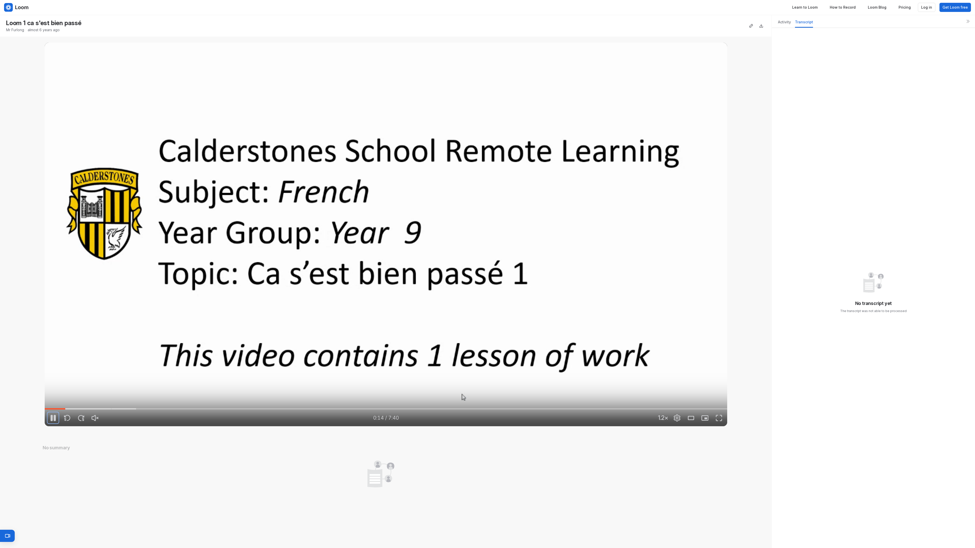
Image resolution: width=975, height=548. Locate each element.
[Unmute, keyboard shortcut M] (95, 417)
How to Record (843, 7)
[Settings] (676, 417)
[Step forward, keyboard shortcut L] (81, 417)
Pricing (905, 7)
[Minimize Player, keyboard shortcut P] (704, 417)
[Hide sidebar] (968, 21)
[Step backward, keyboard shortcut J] (67, 417)
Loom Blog (877, 7)
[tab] (784, 23)
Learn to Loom (805, 7)
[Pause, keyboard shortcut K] (53, 417)
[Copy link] (751, 26)
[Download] (761, 26)
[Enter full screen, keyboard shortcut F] (718, 417)
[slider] (386, 409)
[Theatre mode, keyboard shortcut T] (690, 417)
